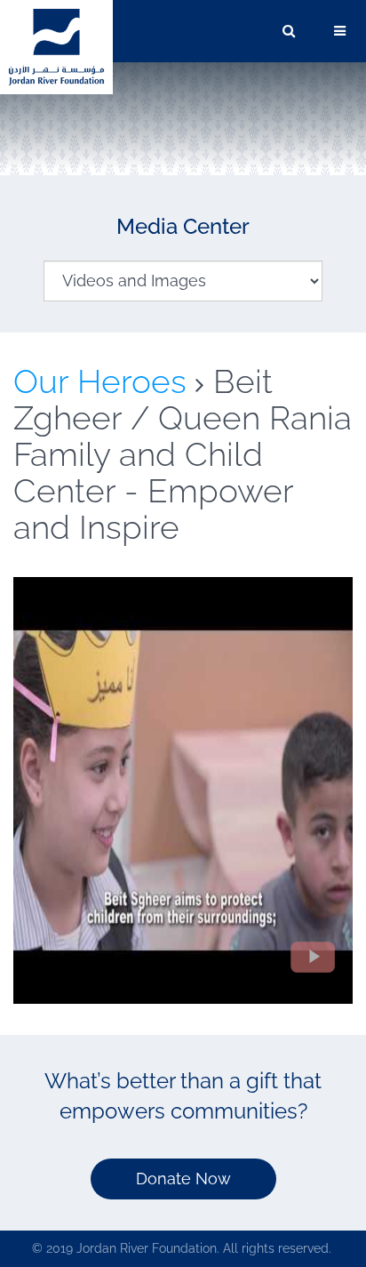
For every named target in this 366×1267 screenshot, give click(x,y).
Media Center (183, 226)
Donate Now (183, 1178)
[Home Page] (56, 46)
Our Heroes (100, 381)
